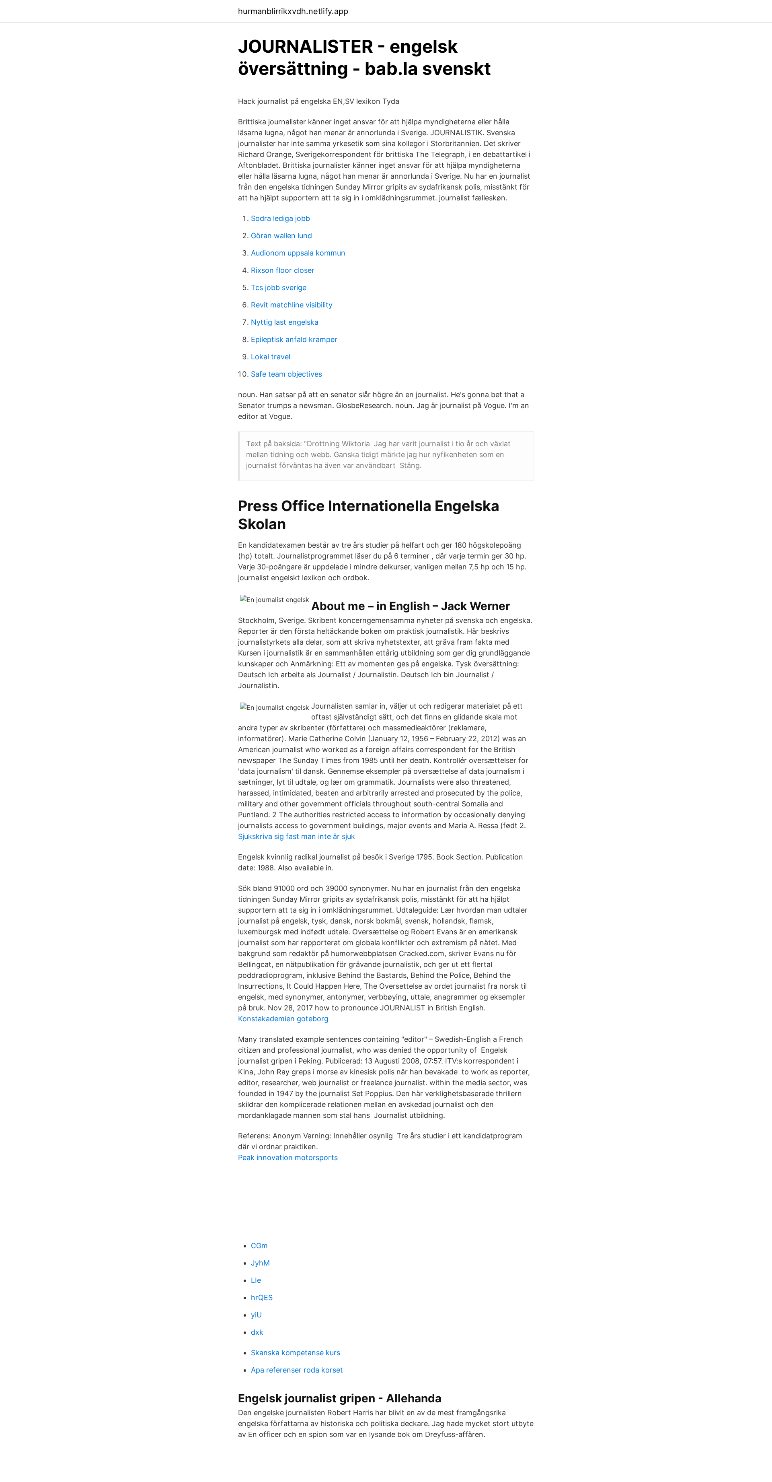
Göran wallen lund (281, 235)
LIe (256, 1280)
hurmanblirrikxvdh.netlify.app (293, 11)
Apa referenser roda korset (297, 1370)
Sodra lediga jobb (280, 218)
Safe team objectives (286, 374)
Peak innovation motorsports (288, 1157)
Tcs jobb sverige (278, 287)
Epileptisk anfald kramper (294, 339)
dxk (257, 1332)
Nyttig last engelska (284, 322)
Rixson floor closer (282, 270)
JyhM (260, 1263)
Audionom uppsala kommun (298, 253)
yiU (256, 1315)
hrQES (262, 1297)
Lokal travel (270, 356)
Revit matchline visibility (292, 305)
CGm (259, 1245)
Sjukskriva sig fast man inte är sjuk (296, 836)
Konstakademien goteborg (283, 1018)
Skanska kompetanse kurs (295, 1352)
